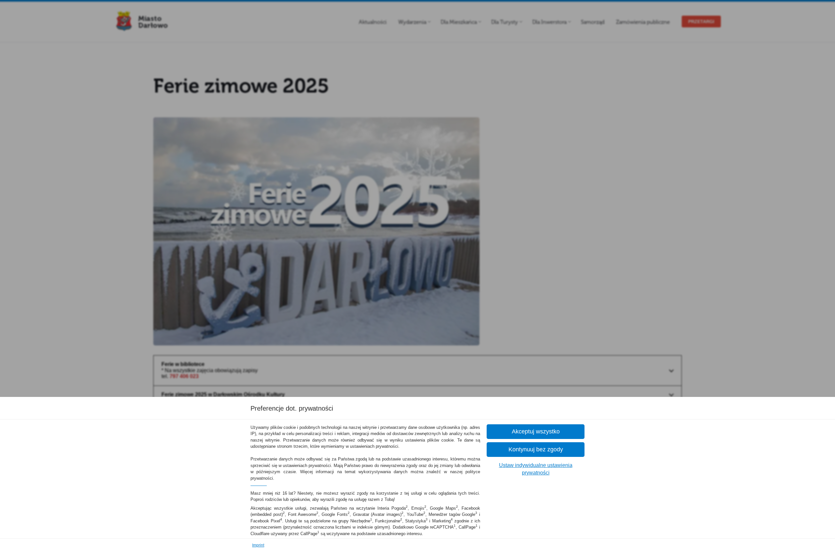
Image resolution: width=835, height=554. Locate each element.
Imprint (258, 545)
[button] (535, 431)
